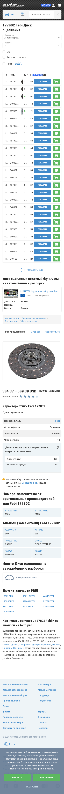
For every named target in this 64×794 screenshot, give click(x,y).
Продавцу (43, 695)
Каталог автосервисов (15, 690)
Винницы (17, 648)
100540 (10, 553)
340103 (13, 177)
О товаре (35, 331)
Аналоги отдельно (16, 57)
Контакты (43, 728)
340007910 (15, 103)
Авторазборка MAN (26, 577)
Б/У (8, 52)
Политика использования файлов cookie (31, 768)
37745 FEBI (28, 606)
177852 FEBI (9, 611)
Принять (17, 777)
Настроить (32, 787)
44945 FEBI (48, 596)
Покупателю (44, 700)
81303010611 (11, 512)
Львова (56, 644)
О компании (44, 717)
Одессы (14, 644)
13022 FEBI (8, 596)
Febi (57, 421)
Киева (6, 644)
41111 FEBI (8, 606)
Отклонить (47, 777)
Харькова (46, 644)
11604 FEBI (48, 606)
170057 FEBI (9, 601)
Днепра (36, 644)
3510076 (39, 532)
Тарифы (42, 711)
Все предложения (15, 331)
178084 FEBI (29, 601)
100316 (38, 553)
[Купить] (56, 81)
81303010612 (41, 512)
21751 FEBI (48, 601)
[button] (46, 5)
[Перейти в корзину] (59, 5)
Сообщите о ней (30, 483)
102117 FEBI (29, 596)
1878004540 (16, 81)
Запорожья (25, 644)
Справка (42, 722)
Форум (6, 711)
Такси (9, 63)
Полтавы (7, 648)
